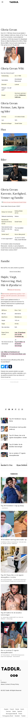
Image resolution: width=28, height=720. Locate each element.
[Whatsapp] (19, 409)
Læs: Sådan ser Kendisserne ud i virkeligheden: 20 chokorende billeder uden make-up (13, 354)
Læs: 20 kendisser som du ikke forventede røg (20, 334)
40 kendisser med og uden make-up (14, 539)
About (2, 684)
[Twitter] (12, 409)
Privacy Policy (15, 684)
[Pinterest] (15, 409)
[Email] (22, 409)
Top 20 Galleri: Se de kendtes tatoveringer (20, 343)
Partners (3, 682)
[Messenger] (9, 409)
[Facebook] (6, 409)
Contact (7, 684)
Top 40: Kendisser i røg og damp (12, 506)
